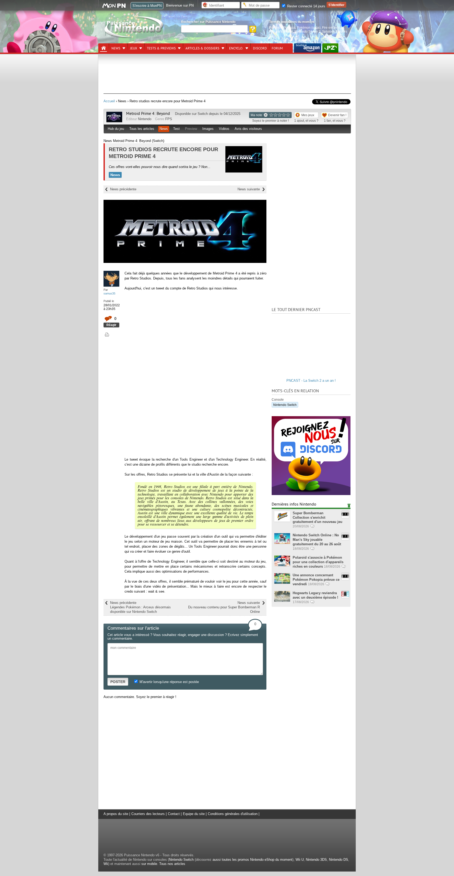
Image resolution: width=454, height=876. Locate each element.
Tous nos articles (172, 864)
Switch (203, 114)
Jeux (133, 48)
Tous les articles (141, 129)
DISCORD (260, 48)
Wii (106, 864)
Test (176, 129)
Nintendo (144, 119)
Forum (277, 48)
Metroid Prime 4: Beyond (148, 113)
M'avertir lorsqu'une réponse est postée (168, 682)
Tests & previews (161, 48)
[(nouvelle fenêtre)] (307, 48)
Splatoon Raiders (334, 31)
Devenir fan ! (337, 115)
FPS (168, 119)
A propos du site (116, 814)
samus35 (109, 293)
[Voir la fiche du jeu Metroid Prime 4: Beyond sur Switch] (114, 121)
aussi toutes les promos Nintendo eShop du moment (252, 860)
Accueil (109, 101)
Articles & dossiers (202, 48)
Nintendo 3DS (316, 860)
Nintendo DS (338, 860)
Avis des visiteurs (248, 129)
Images (208, 129)
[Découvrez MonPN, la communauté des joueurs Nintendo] (116, 7)
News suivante (249, 189)
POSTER (117, 682)
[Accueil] (103, 48)
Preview (191, 129)
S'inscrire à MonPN (147, 6)
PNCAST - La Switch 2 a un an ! (311, 381)
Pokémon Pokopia (282, 27)
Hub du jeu (116, 129)
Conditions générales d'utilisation (232, 814)
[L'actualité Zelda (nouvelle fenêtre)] (330, 48)
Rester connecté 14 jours (305, 6)
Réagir (111, 325)
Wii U (300, 860)
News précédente (123, 189)
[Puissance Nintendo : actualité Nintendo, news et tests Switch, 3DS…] (134, 37)
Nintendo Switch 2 (308, 31)
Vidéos (224, 129)
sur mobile (149, 864)
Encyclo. (236, 48)
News (115, 48)
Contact (174, 814)
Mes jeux (307, 115)
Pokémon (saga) (309, 27)
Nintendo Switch (285, 404)
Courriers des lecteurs (148, 814)
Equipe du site (194, 814)
